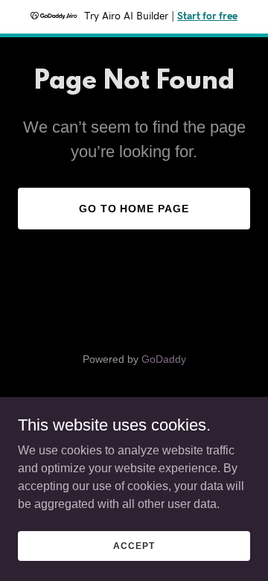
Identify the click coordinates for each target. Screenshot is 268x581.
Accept (133, 545)
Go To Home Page (134, 209)
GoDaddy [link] (163, 359)
